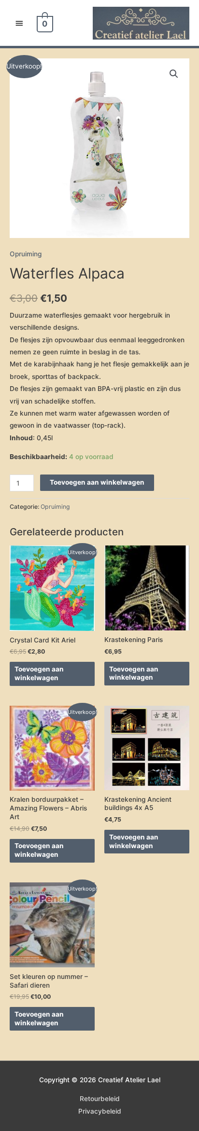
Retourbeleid (100, 1099)
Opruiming (26, 254)
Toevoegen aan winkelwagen (97, 482)
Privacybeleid (99, 1111)
